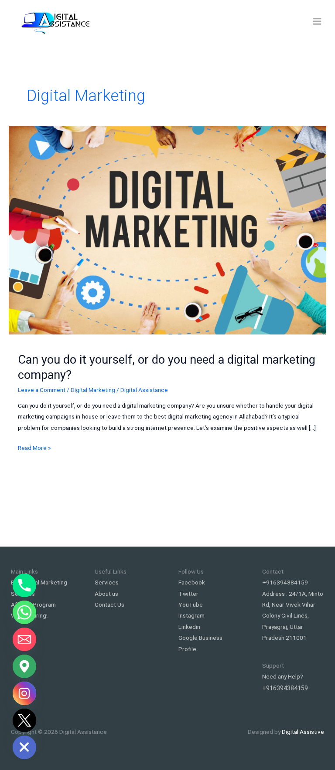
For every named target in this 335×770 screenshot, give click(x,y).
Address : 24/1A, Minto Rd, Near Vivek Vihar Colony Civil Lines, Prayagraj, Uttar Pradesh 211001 (292, 616)
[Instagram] (24, 693)
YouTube (190, 604)
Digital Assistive (303, 731)
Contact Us (109, 604)
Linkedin (189, 626)
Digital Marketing (93, 389)
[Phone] (24, 585)
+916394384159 (285, 582)
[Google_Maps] (24, 666)
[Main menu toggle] (317, 21)
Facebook (191, 582)
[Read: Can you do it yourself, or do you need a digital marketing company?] (167, 229)
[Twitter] (24, 720)
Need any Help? (282, 676)
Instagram (191, 615)
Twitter (188, 593)
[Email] (24, 639)
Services (107, 582)
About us (106, 593)
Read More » (34, 448)
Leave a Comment (41, 389)
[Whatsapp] (24, 612)
